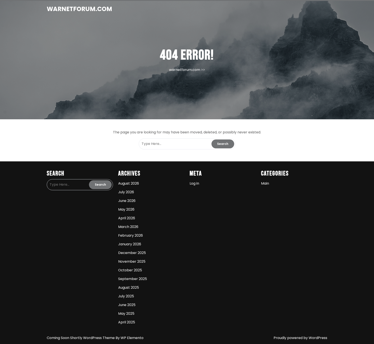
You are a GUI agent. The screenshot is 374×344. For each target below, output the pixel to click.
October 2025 (130, 270)
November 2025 (131, 261)
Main (265, 183)
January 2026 (129, 244)
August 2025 (128, 287)
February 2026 (130, 235)
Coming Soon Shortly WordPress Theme (81, 337)
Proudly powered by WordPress (300, 337)
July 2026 (126, 192)
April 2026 (126, 218)
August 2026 (128, 183)
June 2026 (126, 200)
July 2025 (126, 296)
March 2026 (128, 226)
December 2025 (132, 252)
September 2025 (132, 278)
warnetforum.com (79, 9)
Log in (194, 183)
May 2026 (126, 209)
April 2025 (126, 322)
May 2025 (126, 313)
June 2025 (126, 304)
